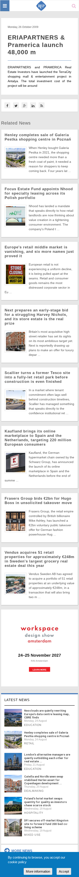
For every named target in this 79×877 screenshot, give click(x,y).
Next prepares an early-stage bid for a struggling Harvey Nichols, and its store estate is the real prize (36, 316)
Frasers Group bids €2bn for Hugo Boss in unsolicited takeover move (38, 500)
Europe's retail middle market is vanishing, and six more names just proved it (39, 251)
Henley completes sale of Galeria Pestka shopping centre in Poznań (38, 137)
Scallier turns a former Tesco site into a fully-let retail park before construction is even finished (37, 377)
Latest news (17, 700)
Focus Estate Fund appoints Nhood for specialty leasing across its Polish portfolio (39, 193)
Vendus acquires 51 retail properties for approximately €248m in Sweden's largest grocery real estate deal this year (39, 559)
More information (38, 871)
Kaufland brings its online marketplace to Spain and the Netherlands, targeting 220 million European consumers (38, 438)
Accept (64, 871)
